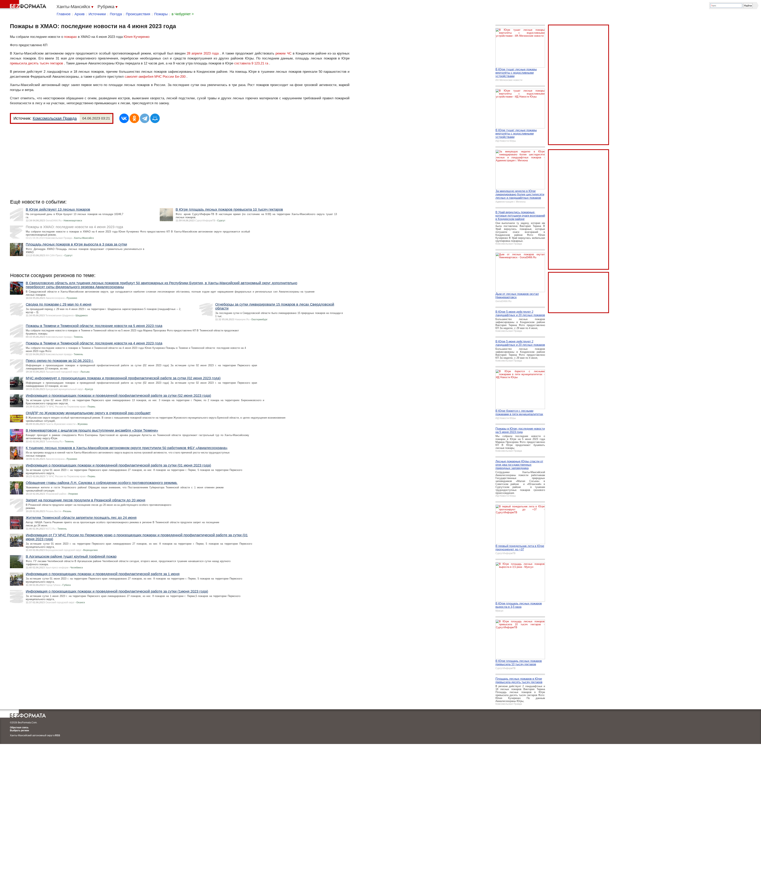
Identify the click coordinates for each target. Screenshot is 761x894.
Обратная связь (19, 727)
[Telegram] (144, 118)
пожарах (70, 37)
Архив (80, 14)
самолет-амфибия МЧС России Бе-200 (155, 76)
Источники (97, 14)
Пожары (161, 14)
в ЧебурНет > (183, 14)
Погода (116, 14)
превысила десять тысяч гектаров (36, 63)
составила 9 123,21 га (251, 63)
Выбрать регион (19, 730)
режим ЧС (283, 53)
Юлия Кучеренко (136, 37)
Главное (64, 14)
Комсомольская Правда (55, 118)
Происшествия (138, 14)
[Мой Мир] (155, 118)
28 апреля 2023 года (202, 53)
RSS (57, 735)
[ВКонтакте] (124, 118)
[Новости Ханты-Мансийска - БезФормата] (24, 5)
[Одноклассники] (134, 118)
